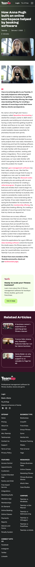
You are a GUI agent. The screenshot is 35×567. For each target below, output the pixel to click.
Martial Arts (24, 437)
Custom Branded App (7, 476)
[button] (32, 3)
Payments (5, 518)
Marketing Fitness (26, 473)
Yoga (22, 453)
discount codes (26, 178)
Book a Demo (6, 398)
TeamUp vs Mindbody (24, 500)
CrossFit (23, 422)
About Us (4, 426)
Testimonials (5, 437)
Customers (5, 471)
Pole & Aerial (24, 449)
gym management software (19, 168)
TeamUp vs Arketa (26, 530)
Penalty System (7, 532)
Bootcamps (24, 418)
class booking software (10, 243)
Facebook (4, 545)
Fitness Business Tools (26, 464)
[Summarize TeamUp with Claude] (2, 408)
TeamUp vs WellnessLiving (25, 513)
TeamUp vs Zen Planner (25, 506)
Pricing (4, 422)
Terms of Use (6, 449)
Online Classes (6, 514)
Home (3, 418)
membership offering (22, 205)
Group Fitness (25, 429)
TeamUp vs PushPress (24, 525)
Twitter (3, 552)
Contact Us (5, 441)
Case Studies (25, 487)
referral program (7, 185)
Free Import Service (5, 486)
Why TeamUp (6, 433)
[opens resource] (17, 328)
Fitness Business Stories (26, 478)
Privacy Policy (6, 453)
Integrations (5, 491)
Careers (4, 429)
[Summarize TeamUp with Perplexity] (9, 408)
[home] (6, 3)
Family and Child (7, 481)
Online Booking (6, 510)
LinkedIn (4, 556)
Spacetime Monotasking (22, 115)
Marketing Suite (7, 495)
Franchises (24, 426)
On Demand (5, 506)
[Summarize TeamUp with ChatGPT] (6, 408)
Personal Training (26, 441)
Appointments (6, 467)
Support (4, 445)
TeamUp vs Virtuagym (24, 519)
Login (17, 3)
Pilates (22, 445)
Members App (6, 499)
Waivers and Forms (5, 527)
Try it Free (24, 3)
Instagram (5, 549)
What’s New (24, 483)
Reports (4, 522)
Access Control (6, 463)
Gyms (22, 433)
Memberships (6, 503)
